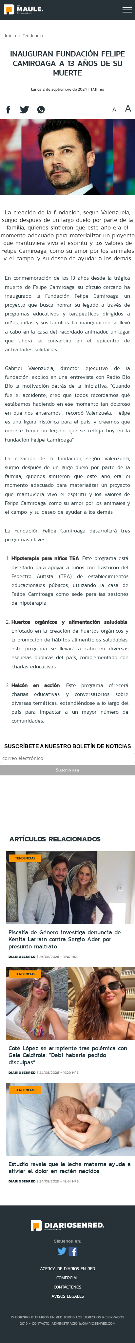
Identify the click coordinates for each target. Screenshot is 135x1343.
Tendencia (33, 35)
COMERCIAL (67, 1278)
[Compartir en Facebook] (8, 113)
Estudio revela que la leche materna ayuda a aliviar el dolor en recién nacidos (70, 1168)
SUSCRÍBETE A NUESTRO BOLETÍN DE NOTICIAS (67, 746)
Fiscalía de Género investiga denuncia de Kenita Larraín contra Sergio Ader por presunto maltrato (65, 939)
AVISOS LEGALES (67, 1296)
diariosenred (22, 956)
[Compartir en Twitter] (24, 113)
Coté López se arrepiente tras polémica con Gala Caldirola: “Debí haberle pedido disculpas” (68, 1055)
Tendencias (25, 858)
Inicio (10, 35)
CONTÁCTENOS (67, 1287)
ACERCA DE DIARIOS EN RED (67, 1269)
